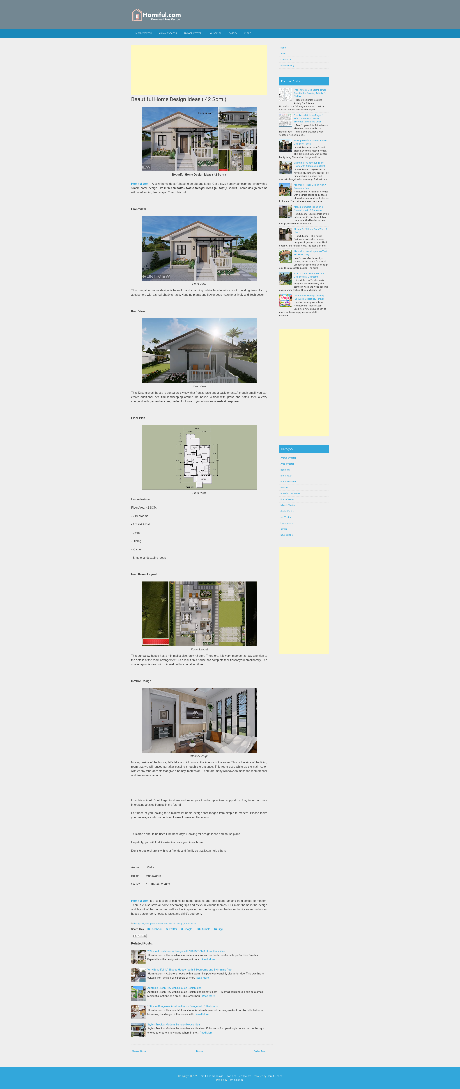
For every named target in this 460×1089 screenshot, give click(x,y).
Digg (220, 929)
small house (190, 923)
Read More (208, 959)
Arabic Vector (287, 464)
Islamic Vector (143, 33)
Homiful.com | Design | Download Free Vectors (225, 1076)
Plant (247, 33)
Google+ (188, 929)
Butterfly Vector (288, 481)
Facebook (156, 929)
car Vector (285, 517)
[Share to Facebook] (145, 936)
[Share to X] (141, 936)
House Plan (215, 33)
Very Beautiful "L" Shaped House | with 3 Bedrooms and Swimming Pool (189, 969)
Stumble (205, 929)
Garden (233, 33)
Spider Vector (287, 511)
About (283, 53)
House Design (176, 923)
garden (284, 529)
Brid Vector (286, 475)
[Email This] (134, 936)
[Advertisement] (199, 70)
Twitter (172, 929)
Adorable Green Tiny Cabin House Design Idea (174, 988)
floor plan (150, 923)
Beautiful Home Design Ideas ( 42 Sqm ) (178, 99)
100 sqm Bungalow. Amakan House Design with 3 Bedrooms (182, 1006)
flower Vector (193, 33)
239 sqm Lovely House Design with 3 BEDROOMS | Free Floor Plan (186, 951)
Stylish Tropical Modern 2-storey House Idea (173, 1024)
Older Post (260, 1051)
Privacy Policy (287, 65)
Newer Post (139, 1051)
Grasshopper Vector (290, 493)
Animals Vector (168, 33)
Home (199, 1051)
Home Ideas (162, 923)
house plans (286, 535)
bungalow (139, 923)
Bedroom (285, 470)
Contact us (285, 59)
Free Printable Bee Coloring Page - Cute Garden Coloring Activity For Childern (310, 93)
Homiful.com (139, 183)
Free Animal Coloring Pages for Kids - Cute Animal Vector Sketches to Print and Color (309, 118)
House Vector (287, 499)
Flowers (284, 487)
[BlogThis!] (138, 936)
